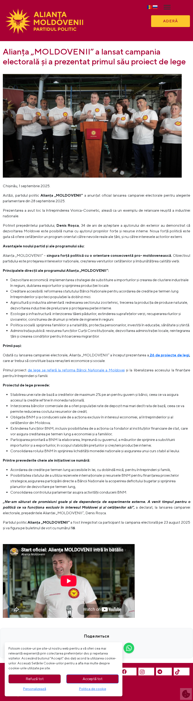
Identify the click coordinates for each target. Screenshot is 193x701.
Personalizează (34, 689)
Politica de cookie (92, 689)
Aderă (170, 21)
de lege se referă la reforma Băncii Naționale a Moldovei (76, 370)
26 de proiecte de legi (169, 355)
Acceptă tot (92, 679)
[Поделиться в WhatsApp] (129, 648)
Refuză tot (35, 679)
